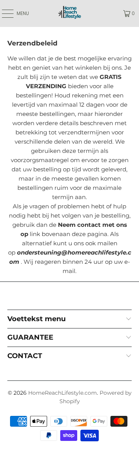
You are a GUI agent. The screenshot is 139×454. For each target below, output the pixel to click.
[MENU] (3, 13)
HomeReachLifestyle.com (62, 392)
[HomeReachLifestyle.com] (69, 13)
